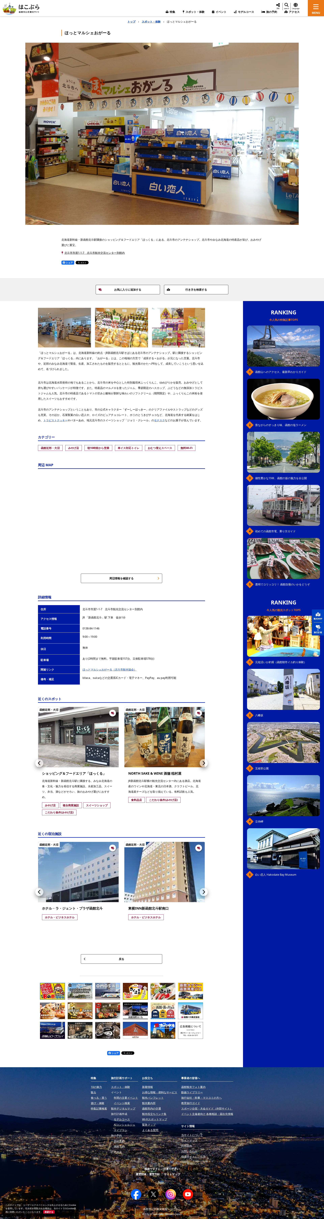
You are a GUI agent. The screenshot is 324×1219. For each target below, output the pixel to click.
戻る (121, 959)
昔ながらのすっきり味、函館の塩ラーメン (280, 425)
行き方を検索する (196, 289)
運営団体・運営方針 (148, 1174)
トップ (131, 21)
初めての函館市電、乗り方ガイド (275, 531)
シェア (69, 262)
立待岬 (259, 821)
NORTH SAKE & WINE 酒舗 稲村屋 (154, 773)
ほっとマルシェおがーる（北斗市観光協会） (110, 669)
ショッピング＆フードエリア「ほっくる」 (74, 773)
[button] (39, 763)
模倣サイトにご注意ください (162, 1169)
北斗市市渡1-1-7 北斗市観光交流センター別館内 (94, 253)
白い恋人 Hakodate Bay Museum (275, 874)
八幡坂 (259, 715)
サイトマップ (172, 1174)
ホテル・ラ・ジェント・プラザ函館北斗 (72, 908)
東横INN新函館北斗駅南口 (148, 908)
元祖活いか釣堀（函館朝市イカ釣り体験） (280, 662)
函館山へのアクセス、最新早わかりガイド (280, 372)
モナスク (159, 420)
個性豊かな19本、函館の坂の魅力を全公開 (281, 478)
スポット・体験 (151, 21)
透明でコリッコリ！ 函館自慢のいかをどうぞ (282, 584)
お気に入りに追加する (127, 289)
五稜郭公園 (262, 768)
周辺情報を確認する (121, 578)
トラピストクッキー (55, 420)
